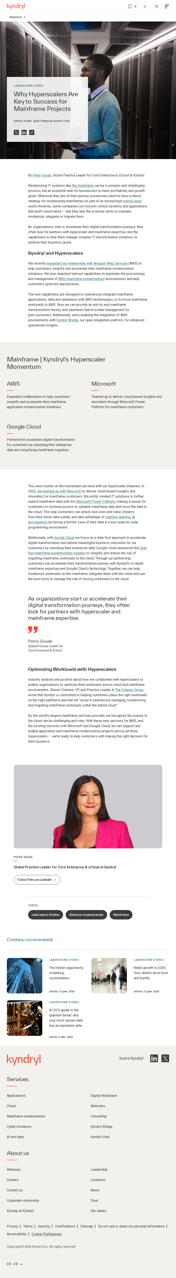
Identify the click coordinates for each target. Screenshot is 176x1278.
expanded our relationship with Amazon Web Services (87, 263)
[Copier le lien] (31, 132)
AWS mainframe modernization (82, 279)
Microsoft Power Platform (95, 502)
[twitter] (165, 1058)
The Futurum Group (129, 690)
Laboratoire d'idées (29, 85)
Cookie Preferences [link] (47, 1234)
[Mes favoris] (144, 6)
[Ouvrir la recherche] (156, 6)
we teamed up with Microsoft (59, 491)
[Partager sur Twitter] (16, 132)
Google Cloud (64, 538)
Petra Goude (42, 175)
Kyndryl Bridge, (67, 320)
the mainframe (83, 186)
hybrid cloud (132, 201)
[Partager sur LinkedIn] (24, 132)
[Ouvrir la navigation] (167, 6)
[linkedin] (154, 1058)
